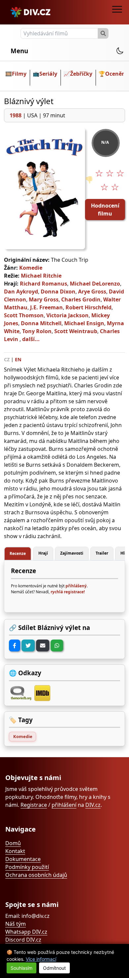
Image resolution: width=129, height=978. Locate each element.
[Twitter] (28, 645)
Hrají (43, 553)
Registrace (34, 804)
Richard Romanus (43, 283)
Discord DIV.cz (23, 939)
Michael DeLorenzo (95, 283)
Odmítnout (54, 968)
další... (31, 339)
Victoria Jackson (67, 315)
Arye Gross (92, 291)
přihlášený (76, 586)
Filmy (19, 73)
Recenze (18, 553)
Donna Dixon (58, 291)
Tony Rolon (37, 331)
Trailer (102, 553)
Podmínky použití (27, 867)
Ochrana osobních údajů (36, 875)
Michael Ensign (84, 323)
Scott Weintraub (75, 331)
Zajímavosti (71, 553)
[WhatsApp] (57, 645)
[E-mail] (42, 645)
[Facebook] (14, 645)
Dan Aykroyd (21, 291)
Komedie (30, 267)
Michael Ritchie (41, 275)
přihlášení (64, 804)
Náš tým (15, 923)
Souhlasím (21, 968)
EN (18, 359)
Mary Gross (44, 299)
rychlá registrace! (68, 592)
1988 (16, 115)
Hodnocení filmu (105, 209)
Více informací (41, 959)
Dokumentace (23, 859)
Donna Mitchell (41, 323)
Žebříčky (81, 73)
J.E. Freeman (46, 307)
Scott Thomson (24, 315)
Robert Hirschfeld (88, 307)
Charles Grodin (81, 299)
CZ (7, 359)
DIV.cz (93, 804)
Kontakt (15, 851)
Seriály (48, 73)
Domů (13, 843)
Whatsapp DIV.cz (26, 931)
